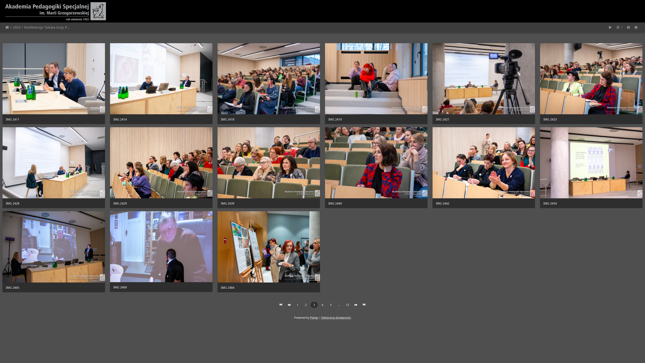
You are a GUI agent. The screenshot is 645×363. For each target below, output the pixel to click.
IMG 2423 (550, 119)
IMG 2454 (550, 203)
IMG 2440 (335, 203)
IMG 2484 (227, 287)
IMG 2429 (120, 203)
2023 (16, 27)
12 (347, 305)
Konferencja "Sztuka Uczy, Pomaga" (47, 27)
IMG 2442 (442, 203)
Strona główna (7, 27)
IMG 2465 (12, 287)
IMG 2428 (12, 203)
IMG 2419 (335, 119)
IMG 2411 (12, 119)
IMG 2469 (120, 287)
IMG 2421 (442, 119)
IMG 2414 (120, 119)
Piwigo (314, 317)
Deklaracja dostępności (336, 317)
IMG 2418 (227, 119)
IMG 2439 (227, 203)
